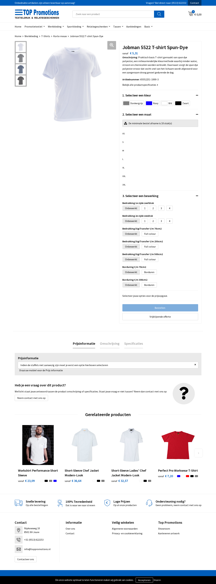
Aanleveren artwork (168, 533)
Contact (194, 2)
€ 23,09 (26, 481)
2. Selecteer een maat (136, 114)
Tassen (117, 26)
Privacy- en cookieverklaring (127, 533)
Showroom (164, 528)
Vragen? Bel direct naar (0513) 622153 (166, 2)
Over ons (70, 528)
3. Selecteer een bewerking (140, 196)
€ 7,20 (165, 476)
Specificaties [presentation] (133, 343)
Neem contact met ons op (31, 397)
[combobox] (113, 14)
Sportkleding (74, 26)
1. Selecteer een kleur (136, 95)
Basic (147, 26)
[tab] (84, 343)
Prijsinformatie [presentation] (84, 343)
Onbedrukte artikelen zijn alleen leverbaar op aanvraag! (45, 2)
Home (18, 26)
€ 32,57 (119, 481)
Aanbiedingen (133, 26)
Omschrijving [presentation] (110, 343)
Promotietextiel (33, 26)
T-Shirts (45, 36)
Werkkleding (55, 26)
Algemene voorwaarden (125, 528)
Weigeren (157, 580)
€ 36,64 (73, 481)
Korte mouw (60, 36)
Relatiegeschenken (97, 26)
